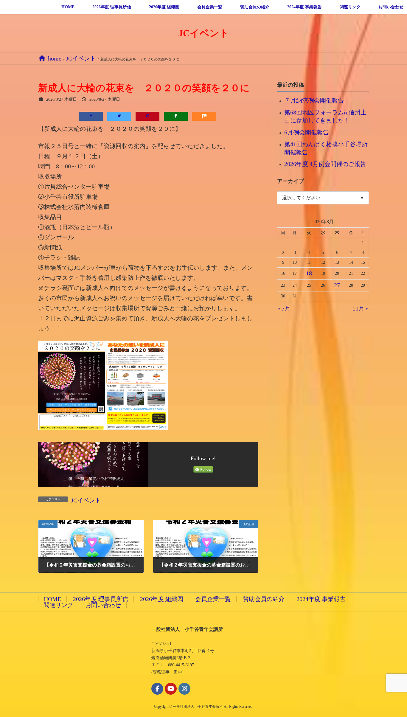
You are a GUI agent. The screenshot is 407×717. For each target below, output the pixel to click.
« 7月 (284, 308)
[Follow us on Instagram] (184, 689)
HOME (52, 599)
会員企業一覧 (213, 599)
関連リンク (58, 605)
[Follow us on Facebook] (157, 689)
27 (337, 285)
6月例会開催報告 (306, 132)
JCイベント (86, 500)
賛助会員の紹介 (264, 599)
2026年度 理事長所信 (100, 599)
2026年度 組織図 (161, 599)
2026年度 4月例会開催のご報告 (325, 164)
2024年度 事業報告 (321, 599)
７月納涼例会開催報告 (314, 100)
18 (309, 273)
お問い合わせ (103, 605)
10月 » (360, 308)
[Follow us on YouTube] (171, 689)
